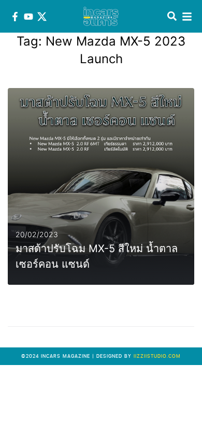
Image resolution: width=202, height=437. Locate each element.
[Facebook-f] (15, 16)
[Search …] (172, 16)
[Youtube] (28, 16)
